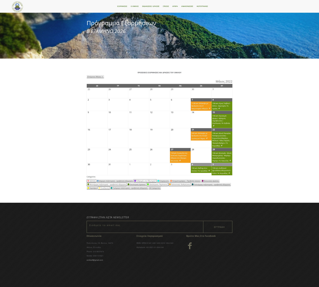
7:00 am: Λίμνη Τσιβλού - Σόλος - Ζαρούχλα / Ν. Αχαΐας (221, 106)
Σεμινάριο (93, 188)
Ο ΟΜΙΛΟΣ (135, 6)
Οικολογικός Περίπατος (158, 185)
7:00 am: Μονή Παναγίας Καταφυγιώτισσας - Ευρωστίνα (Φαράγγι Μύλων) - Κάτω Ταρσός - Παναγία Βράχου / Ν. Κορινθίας (221, 140)
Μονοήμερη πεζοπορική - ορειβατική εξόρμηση (107, 185)
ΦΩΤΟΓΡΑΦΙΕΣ (202, 6)
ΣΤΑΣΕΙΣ (166, 6)
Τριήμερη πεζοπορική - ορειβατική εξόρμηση (130, 188)
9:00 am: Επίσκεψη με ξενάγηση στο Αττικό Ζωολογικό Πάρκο (199, 136)
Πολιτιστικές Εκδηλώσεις (180, 185)
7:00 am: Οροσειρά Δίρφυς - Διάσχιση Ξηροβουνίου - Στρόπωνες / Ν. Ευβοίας (221, 121)
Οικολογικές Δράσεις (137, 185)
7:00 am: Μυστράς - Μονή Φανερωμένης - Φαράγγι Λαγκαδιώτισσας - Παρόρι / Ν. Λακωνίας (221, 157)
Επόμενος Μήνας (94, 77)
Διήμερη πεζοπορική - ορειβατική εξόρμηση (116, 181)
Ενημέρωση (164, 181)
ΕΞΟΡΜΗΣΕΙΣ (122, 6)
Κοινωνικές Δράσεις (211, 181)
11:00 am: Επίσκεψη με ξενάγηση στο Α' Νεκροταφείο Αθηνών (199, 106)
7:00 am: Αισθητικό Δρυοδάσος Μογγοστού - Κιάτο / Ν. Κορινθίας (221, 171)
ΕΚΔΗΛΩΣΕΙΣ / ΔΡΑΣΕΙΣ (150, 6)
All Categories (154, 188)
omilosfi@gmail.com (95, 260)
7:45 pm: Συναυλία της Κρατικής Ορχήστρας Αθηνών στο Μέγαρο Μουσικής (178, 157)
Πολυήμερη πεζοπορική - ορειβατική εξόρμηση (212, 185)
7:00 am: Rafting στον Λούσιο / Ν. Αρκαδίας (199, 170)
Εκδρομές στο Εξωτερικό (146, 181)
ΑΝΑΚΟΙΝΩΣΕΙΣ (187, 6)
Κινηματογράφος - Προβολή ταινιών (186, 181)
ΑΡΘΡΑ (175, 6)
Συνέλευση (105, 188)
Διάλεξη (92, 181)
